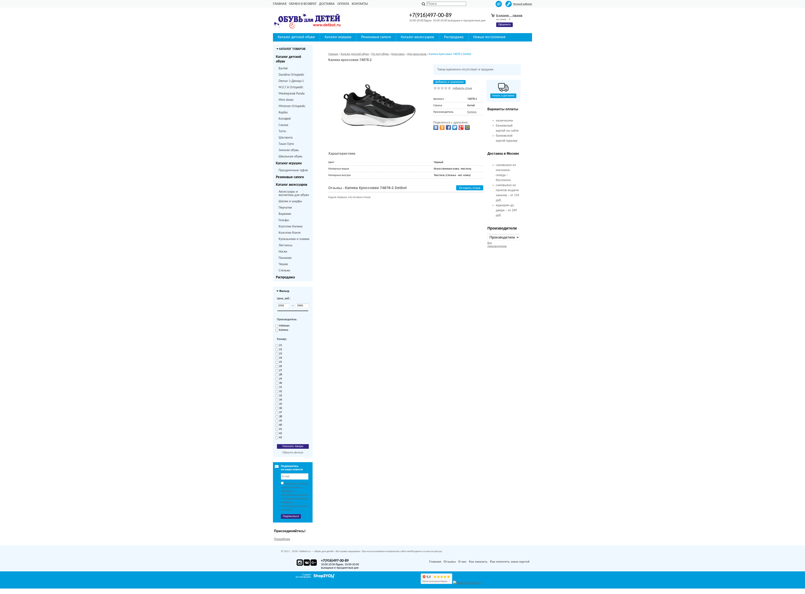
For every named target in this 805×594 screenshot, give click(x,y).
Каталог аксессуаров (291, 185)
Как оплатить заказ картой (510, 561)
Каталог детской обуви (288, 59)
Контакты (360, 4)
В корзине (509, 15)
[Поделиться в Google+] (461, 127)
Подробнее (282, 539)
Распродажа (285, 277)
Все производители (497, 244)
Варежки (285, 214)
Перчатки (285, 207)
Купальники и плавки (294, 239)
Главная (279, 4)
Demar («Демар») (291, 81)
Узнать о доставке (503, 95)
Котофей (285, 119)
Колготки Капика (291, 226)
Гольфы (284, 220)
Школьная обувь (291, 156)
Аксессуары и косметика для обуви (294, 193)
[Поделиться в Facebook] (448, 127)
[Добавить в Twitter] (454, 127)
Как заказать (478, 561)
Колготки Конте (290, 233)
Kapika (283, 112)
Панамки (285, 258)
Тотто (282, 131)
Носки (283, 251)
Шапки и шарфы (290, 201)
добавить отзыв (462, 88)
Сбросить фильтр (292, 452)
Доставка (327, 4)
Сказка (283, 125)
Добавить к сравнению (449, 82)
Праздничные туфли (293, 170)
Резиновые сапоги (290, 177)
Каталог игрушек (289, 163)
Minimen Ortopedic (292, 106)
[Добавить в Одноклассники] (442, 127)
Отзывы (450, 561)
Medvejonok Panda (292, 93)
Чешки (283, 264)
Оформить (504, 24)
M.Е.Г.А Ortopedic (291, 87)
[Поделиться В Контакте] (435, 127)
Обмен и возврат (303, 4)
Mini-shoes (286, 100)
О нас (462, 561)
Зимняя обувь (289, 150)
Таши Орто (286, 144)
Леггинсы (285, 245)
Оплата (343, 4)
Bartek (283, 68)
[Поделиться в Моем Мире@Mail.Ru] (467, 127)
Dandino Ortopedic (291, 75)
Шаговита (286, 137)
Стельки (284, 270)
